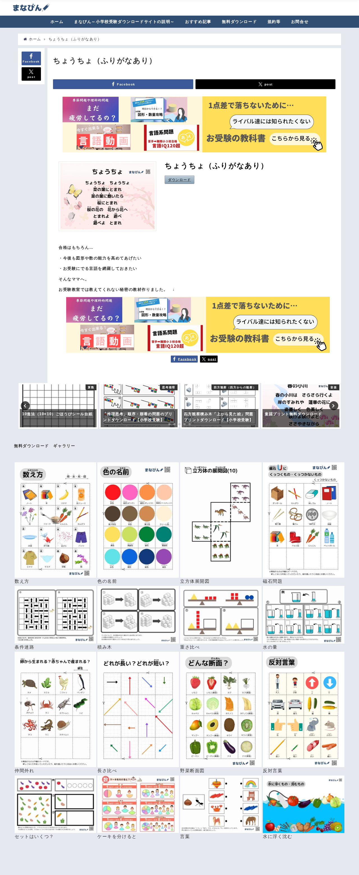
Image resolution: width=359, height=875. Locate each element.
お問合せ (300, 21)
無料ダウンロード (239, 21)
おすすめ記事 (198, 21)
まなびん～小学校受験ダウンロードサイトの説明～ (124, 21)
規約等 (274, 21)
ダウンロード (179, 179)
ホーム (57, 21)
